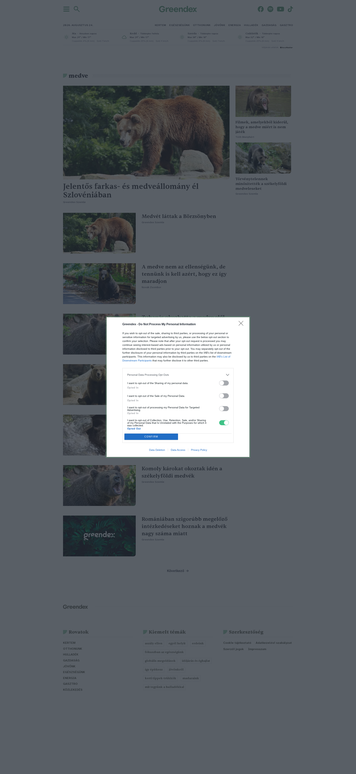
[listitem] (178, 375)
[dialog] (178, 387)
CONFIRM (151, 436)
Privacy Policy (199, 449)
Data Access (178, 449)
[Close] (242, 324)
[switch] (224, 383)
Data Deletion (157, 449)
